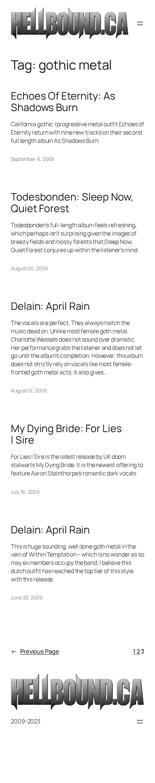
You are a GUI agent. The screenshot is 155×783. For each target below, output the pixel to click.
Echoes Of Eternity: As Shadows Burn (63, 101)
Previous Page (35, 651)
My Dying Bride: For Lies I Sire (66, 434)
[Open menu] (140, 23)
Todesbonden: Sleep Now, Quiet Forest (72, 202)
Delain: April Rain (50, 306)
